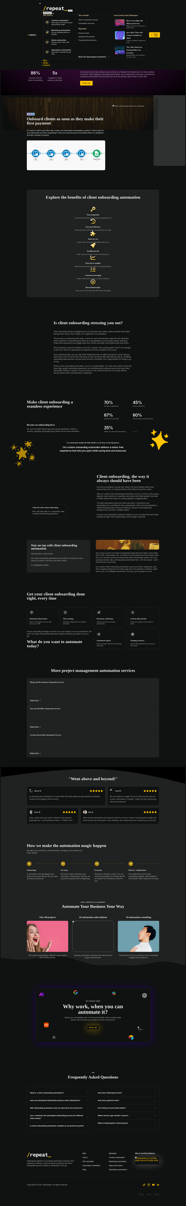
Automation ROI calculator (86, 36)
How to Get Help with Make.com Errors (134, 22)
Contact (46, 65)
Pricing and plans (83, 33)
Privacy (141, 1194)
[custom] (144, 1185)
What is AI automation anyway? (88, 20)
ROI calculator (88, 1161)
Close (70, 10)
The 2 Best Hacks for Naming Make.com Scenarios (134, 50)
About (45, 63)
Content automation (117, 1157)
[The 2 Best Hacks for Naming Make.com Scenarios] (120, 52)
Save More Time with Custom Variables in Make (134, 35)
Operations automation (118, 1170)
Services (47, 13)
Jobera (135, 431)
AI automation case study (86, 23)
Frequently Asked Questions (87, 40)
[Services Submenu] (53, 13)
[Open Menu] (40, 3)
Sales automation (116, 1165)
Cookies (156, 1194)
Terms (149, 1194)
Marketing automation (118, 1161)
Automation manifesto (91, 1165)
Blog (45, 60)
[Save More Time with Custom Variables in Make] (120, 37)
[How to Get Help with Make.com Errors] (120, 24)
